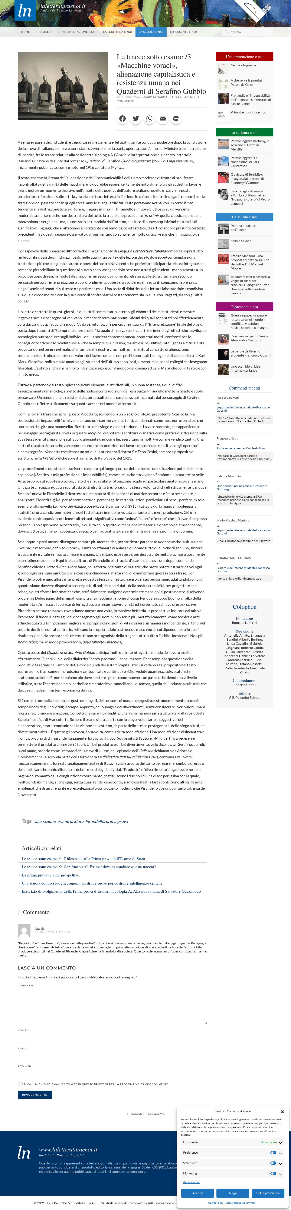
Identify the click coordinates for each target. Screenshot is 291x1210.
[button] (282, 1111)
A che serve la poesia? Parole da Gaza (241, 448)
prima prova (117, 821)
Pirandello (94, 821)
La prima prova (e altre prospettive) (51, 875)
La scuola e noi (151, 31)
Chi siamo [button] (44, 31)
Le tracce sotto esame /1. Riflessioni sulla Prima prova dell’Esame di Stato (83, 858)
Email (23, 1048)
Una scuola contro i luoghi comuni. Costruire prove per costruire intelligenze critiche (92, 883)
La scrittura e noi (117, 31)
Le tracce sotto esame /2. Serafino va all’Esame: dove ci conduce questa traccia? (89, 866)
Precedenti (136, 1113)
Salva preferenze (268, 1193)
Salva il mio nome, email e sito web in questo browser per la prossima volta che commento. (95, 1084)
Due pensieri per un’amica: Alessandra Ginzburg (242, 487)
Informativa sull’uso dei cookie (152, 1203)
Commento (26, 985)
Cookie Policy (215, 1202)
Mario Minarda (155, 97)
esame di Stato (70, 821)
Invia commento (34, 1094)
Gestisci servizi (191, 1182)
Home (25, 31)
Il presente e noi (183, 31)
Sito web (24, 1066)
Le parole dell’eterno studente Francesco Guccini (243, 409)
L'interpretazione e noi (77, 31)
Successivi (155, 1113)
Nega (233, 1193)
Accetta (197, 1193)
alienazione (45, 821)
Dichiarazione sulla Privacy (240, 1202)
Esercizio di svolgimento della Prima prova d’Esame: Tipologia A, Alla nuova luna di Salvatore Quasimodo (111, 891)
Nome (23, 1030)
